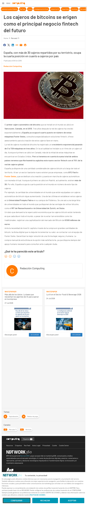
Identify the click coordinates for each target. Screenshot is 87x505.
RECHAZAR (45, 500)
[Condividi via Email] (21, 45)
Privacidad (46, 445)
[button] (6, 3)
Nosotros (9, 445)
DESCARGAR (35, 335)
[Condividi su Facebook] (4, 45)
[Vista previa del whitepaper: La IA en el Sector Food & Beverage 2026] (64, 319)
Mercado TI (81, 9)
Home (6, 38)
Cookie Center (64, 445)
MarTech (20, 9)
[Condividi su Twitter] (8, 45)
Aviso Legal (36, 445)
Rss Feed (27, 445)
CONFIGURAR (16, 500)
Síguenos (26, 439)
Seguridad (62, 9)
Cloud (27, 9)
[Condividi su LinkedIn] (13, 45)
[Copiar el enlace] (17, 45)
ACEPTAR (72, 500)
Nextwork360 (25, 456)
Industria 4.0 (52, 9)
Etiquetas (18, 445)
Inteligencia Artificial (38, 9)
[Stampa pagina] (25, 45)
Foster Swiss (10, 176)
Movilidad (71, 9)
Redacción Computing (13, 66)
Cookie (54, 445)
